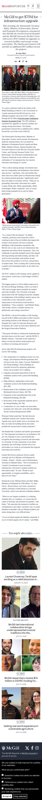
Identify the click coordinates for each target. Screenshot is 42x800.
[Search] (32, 6)
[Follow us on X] (27, 748)
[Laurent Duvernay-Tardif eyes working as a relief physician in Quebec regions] (21, 554)
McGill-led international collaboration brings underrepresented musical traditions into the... (21, 628)
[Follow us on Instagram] (37, 748)
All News (21, 572)
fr (28, 6)
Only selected (20, 796)
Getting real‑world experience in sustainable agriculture (21, 727)
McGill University (29, 753)
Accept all (7, 796)
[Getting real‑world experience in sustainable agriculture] (21, 703)
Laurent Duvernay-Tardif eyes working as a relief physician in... (21, 578)
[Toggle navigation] (38, 6)
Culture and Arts (20, 620)
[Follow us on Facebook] (32, 748)
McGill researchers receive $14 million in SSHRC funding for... (21, 679)
